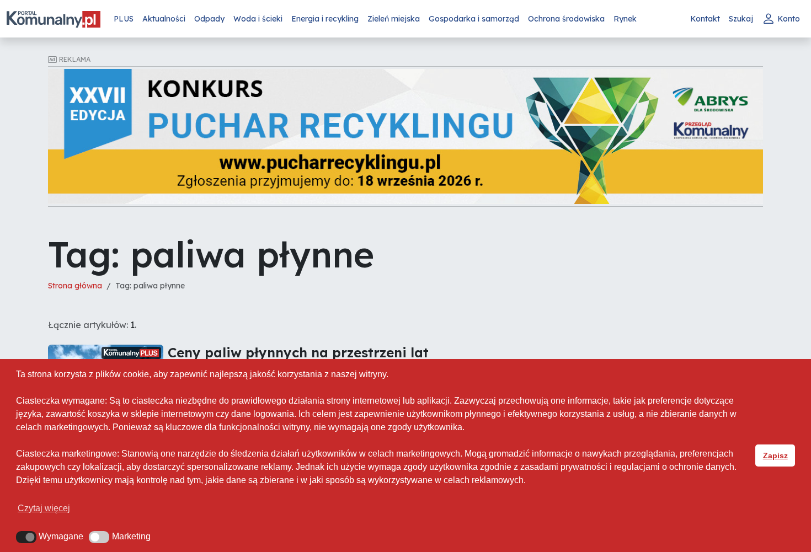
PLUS (124, 19)
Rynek (625, 19)
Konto (788, 19)
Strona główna (75, 286)
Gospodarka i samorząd (474, 19)
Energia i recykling (325, 19)
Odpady (209, 19)
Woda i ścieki (257, 19)
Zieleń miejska (393, 19)
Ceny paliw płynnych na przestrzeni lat (298, 352)
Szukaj (741, 19)
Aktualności (163, 19)
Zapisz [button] (775, 455)
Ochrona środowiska (566, 19)
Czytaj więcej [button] (44, 508)
